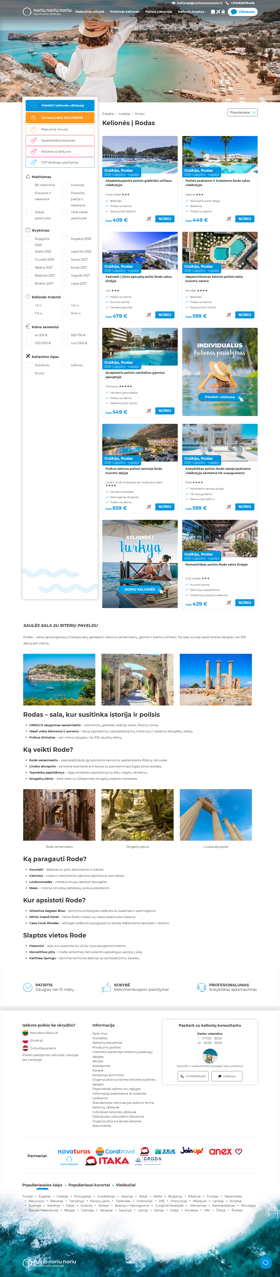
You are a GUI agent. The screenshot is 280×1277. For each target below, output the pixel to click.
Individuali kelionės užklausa (114, 1112)
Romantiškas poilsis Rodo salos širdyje (217, 564)
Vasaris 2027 (43, 267)
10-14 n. (76, 313)
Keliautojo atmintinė (108, 1075)
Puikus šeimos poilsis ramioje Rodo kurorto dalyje (134, 471)
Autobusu (42, 365)
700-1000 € (43, 343)
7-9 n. (39, 313)
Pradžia (108, 114)
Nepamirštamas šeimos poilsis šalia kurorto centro (214, 279)
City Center (198, 578)
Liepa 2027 (79, 283)
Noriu (164, 219)
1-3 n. (38, 305)
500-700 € (78, 335)
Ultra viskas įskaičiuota (79, 215)
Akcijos (97, 1061)
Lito (113, 290)
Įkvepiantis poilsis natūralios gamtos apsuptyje (135, 375)
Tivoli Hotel (118, 194)
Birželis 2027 (44, 283)
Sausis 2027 (79, 259)
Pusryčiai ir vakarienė (43, 196)
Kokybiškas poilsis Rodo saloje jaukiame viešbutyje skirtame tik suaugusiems (218, 471)
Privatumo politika (106, 1047)
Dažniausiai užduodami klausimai (118, 1116)
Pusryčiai (77, 185)
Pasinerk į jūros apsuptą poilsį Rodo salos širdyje (139, 279)
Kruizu (39, 373)
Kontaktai (99, 1038)
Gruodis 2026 (44, 259)
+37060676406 (243, 3)
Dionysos (119, 386)
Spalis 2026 (43, 251)
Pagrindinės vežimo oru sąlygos (116, 1089)
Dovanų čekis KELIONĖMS (62, 118)
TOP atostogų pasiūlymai (59, 162)
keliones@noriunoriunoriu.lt (200, 3)
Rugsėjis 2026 (81, 239)
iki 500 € (41, 335)
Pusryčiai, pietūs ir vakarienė (78, 199)
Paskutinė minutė (54, 129)
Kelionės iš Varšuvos (56, 151)
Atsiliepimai (101, 1066)
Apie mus (99, 1033)
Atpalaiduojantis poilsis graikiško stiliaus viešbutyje (139, 183)
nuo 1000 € (79, 343)
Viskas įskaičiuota (43, 215)
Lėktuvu (77, 365)
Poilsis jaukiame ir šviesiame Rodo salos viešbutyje (218, 183)
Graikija (124, 114)
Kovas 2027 (79, 267)
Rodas (127, 170)
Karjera (97, 1070)
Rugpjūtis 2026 (42, 242)
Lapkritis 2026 (81, 251)
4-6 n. (75, 305)
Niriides (197, 290)
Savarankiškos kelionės (58, 140)
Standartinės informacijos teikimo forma (123, 1103)
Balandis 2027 (45, 275)
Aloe (194, 482)
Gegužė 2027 (80, 275)
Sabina (195, 194)
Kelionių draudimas (107, 1043)
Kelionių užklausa (105, 1107)
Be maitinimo (45, 185)
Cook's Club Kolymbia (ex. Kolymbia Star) (134, 484)
